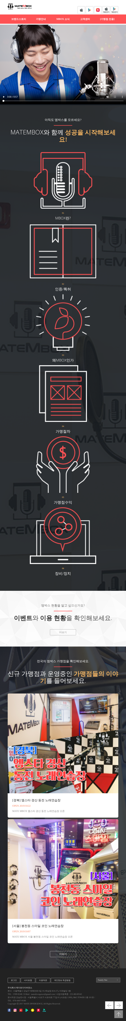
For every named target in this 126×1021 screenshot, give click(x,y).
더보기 (63, 632)
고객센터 (85, 19)
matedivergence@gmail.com (43, 994)
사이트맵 (28, 980)
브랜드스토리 (18, 19)
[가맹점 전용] (107, 19)
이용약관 (43, 980)
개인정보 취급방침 (62, 980)
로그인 (14, 980)
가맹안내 (41, 19)
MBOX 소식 (63, 19)
